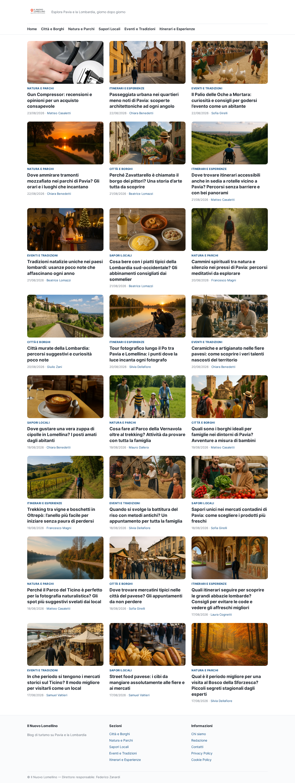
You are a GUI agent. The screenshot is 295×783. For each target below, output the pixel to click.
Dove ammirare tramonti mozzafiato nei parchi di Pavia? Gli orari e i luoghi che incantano (63, 180)
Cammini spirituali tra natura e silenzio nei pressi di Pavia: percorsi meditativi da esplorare (229, 267)
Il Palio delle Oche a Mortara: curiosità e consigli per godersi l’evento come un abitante (224, 100)
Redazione (199, 740)
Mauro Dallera (139, 447)
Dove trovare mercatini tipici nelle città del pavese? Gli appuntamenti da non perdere (145, 595)
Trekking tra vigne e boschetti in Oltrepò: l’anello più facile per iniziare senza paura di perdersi (61, 515)
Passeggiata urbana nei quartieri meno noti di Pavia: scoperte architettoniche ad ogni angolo (144, 100)
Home (32, 29)
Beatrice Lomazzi (141, 193)
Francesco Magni (223, 280)
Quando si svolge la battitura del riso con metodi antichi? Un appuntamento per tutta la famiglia (145, 515)
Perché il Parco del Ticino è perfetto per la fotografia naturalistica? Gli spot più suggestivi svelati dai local (64, 595)
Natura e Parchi (81, 29)
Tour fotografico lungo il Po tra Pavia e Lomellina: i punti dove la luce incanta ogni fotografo (143, 354)
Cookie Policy (201, 760)
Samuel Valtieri (56, 695)
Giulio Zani (54, 367)
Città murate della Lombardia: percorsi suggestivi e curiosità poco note (59, 354)
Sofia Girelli (219, 113)
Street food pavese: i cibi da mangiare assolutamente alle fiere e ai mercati (147, 682)
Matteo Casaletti (59, 113)
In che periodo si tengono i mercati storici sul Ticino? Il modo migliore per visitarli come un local (63, 682)
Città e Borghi (52, 29)
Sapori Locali (109, 29)
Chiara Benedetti (141, 113)
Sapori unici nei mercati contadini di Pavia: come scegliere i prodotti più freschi (229, 515)
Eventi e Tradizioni (139, 29)
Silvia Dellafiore (140, 367)
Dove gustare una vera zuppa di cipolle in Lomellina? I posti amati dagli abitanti (62, 434)
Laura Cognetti (221, 614)
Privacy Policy (201, 753)
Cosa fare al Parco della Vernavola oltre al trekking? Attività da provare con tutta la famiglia (147, 434)
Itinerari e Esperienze (177, 29)
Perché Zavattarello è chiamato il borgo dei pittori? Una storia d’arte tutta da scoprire (145, 180)
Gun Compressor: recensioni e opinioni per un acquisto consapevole (59, 100)
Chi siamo (198, 734)
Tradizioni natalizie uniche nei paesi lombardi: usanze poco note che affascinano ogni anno (65, 267)
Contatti (197, 747)
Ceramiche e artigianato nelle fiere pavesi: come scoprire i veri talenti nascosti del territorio (228, 354)
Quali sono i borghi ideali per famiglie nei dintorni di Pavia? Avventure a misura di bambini (224, 434)
